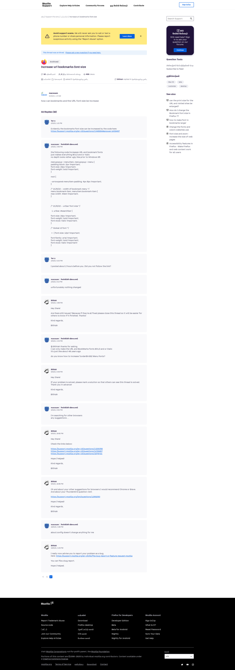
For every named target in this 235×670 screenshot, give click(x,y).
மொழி (166, 652)
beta (180, 82)
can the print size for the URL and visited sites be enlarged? (181, 103)
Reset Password (153, 629)
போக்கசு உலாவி (84, 638)
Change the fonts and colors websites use (179, 128)
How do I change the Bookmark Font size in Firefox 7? (179, 113)
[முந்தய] (43, 576)
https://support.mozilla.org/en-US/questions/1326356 (77, 449)
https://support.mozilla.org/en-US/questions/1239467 (77, 451)
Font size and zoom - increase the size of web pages (181, 137)
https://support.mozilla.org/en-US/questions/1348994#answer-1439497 (85, 131)
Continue (180, 50)
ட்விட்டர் (44, 629)
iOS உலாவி (82, 634)
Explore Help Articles (70, 5)
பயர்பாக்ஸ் (64, 17)
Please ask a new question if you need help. (83, 53)
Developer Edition (120, 620)
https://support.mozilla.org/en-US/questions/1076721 (76, 453)
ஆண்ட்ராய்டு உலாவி (86, 629)
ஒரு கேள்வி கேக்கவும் (119, 5)
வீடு (42, 17)
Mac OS (171, 82)
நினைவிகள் (92, 664)
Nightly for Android (121, 638)
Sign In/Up (186, 5)
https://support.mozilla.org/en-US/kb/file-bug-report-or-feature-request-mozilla (94, 556)
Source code (47, 625)
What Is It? (150, 625)
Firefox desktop (85, 625)
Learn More (127, 36)
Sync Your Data (152, 634)
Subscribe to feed (174, 69)
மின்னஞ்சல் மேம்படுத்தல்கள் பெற (179, 65)
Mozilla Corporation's (56, 651)
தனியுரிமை (79, 664)
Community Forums (95, 5)
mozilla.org (46, 664)
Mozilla (47, 604)
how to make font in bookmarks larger (179, 121)
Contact (104, 664)
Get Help (149, 638)
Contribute (139, 5)
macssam (53, 93)
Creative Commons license (55, 659)
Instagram (193, 665)
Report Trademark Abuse (53, 620)
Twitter (182, 665)
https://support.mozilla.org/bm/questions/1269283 (75, 497)
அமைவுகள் (58, 79)
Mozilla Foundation (100, 651)
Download (83, 620)
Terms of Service (63, 664)
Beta (114, 625)
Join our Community (51, 634)
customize (172, 86)
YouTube (187, 665)
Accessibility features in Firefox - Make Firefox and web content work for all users (181, 148)
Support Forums (52, 17)
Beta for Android (119, 629)
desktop (183, 86)
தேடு (191, 19)
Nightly (115, 634)
